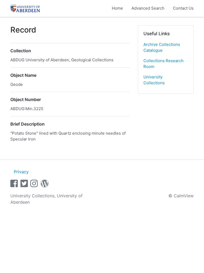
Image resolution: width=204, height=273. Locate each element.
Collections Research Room (163, 63)
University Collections (154, 80)
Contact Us (183, 8)
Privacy (21, 171)
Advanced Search (147, 8)
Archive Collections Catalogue (161, 47)
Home (117, 8)
